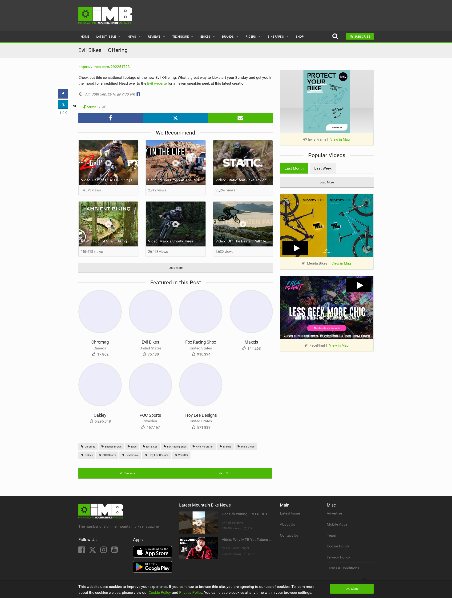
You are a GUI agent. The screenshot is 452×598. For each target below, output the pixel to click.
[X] (93, 551)
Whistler (183, 455)
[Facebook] (82, 551)
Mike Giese (247, 446)
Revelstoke (132, 455)
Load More (176, 267)
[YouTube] (114, 551)
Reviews (154, 36)
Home (85, 36)
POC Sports (150, 415)
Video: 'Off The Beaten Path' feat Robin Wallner (244, 241)
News (132, 36)
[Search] (335, 36)
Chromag (100, 342)
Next (221, 473)
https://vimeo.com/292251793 (104, 66)
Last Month (294, 168)
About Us (287, 524)
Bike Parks (276, 36)
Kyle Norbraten (204, 446)
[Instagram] (104, 551)
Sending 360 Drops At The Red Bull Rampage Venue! (177, 180)
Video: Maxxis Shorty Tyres (170, 241)
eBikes (205, 36)
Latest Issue (106, 36)
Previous (129, 473)
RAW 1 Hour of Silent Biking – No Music (109, 241)
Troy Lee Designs (201, 415)
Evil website (157, 83)
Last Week (322, 168)
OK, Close (352, 588)
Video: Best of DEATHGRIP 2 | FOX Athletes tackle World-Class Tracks (109, 180)
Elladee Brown (112, 446)
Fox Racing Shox (200, 342)
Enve (133, 446)
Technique (180, 36)
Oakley (100, 415)
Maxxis (251, 342)
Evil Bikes (150, 342)
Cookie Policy (338, 546)
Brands (228, 36)
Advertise (334, 513)
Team (331, 535)
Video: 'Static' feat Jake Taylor (240, 180)
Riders (251, 36)
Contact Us (289, 535)
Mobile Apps (337, 524)
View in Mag (340, 139)
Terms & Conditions (343, 568)
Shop (300, 36)
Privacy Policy (338, 557)
